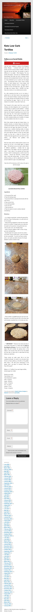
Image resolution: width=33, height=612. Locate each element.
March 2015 (7, 541)
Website (9, 446)
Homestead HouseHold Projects (12, 26)
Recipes (24, 391)
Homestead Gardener (9, 23)
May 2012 (6, 599)
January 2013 (7, 585)
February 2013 (7, 583)
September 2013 (8, 571)
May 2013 (6, 578)
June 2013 (6, 576)
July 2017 (6, 507)
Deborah (6, 392)
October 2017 (7, 502)
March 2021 (7, 474)
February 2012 (7, 604)
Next (27, 38)
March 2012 (7, 602)
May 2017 (6, 510)
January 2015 (7, 544)
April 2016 (6, 525)
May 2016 (6, 524)
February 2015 (7, 542)
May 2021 (6, 471)
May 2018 (6, 497)
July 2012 (6, 595)
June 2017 (6, 508)
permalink (17, 392)
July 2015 (6, 537)
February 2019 (7, 486)
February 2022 (7, 469)
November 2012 (8, 588)
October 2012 (7, 590)
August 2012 (7, 593)
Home (6, 20)
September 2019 (8, 483)
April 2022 (6, 466)
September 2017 (8, 503)
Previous (7, 38)
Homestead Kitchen (9, 29)
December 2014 (8, 546)
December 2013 (8, 566)
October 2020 (7, 479)
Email (9, 438)
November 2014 (8, 547)
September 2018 (8, 491)
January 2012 (7, 605)
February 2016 (7, 529)
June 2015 (6, 539)
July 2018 (6, 495)
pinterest (17, 63)
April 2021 (6, 473)
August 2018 (7, 493)
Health (16, 391)
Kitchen (20, 391)
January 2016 (7, 531)
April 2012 (6, 600)
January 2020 (7, 481)
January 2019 (7, 488)
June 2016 (6, 522)
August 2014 (7, 553)
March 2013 (7, 582)
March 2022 (7, 468)
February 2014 (7, 563)
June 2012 (6, 597)
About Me (12, 20)
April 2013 (6, 580)
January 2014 (7, 565)
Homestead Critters (20, 20)
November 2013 (8, 568)
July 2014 (6, 554)
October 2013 (7, 570)
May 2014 (6, 558)
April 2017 (6, 512)
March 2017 (7, 514)
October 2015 (7, 534)
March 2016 (7, 527)
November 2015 (8, 532)
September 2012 (8, 592)
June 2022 (6, 464)
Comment (10, 410)
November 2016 (8, 519)
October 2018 (7, 490)
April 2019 (6, 485)
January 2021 (7, 478)
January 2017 (7, 517)
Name (9, 430)
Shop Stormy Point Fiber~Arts (11, 33)
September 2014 (8, 551)
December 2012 (8, 587)
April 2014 (6, 559)
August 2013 (7, 573)
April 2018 (6, 498)
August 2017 (7, 505)
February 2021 (7, 476)
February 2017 (7, 515)
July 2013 (6, 575)
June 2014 (6, 556)
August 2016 (7, 520)
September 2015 (8, 536)
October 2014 (7, 549)
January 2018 (7, 500)
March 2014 (7, 561)
